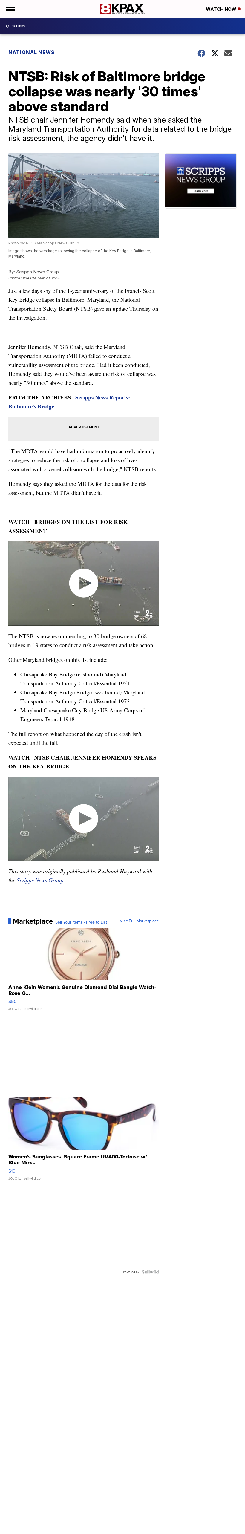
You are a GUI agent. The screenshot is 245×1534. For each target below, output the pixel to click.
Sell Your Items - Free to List (81, 922)
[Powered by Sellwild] (150, 1272)
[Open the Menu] (10, 9)
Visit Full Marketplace (139, 921)
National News (31, 52)
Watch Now (222, 9)
